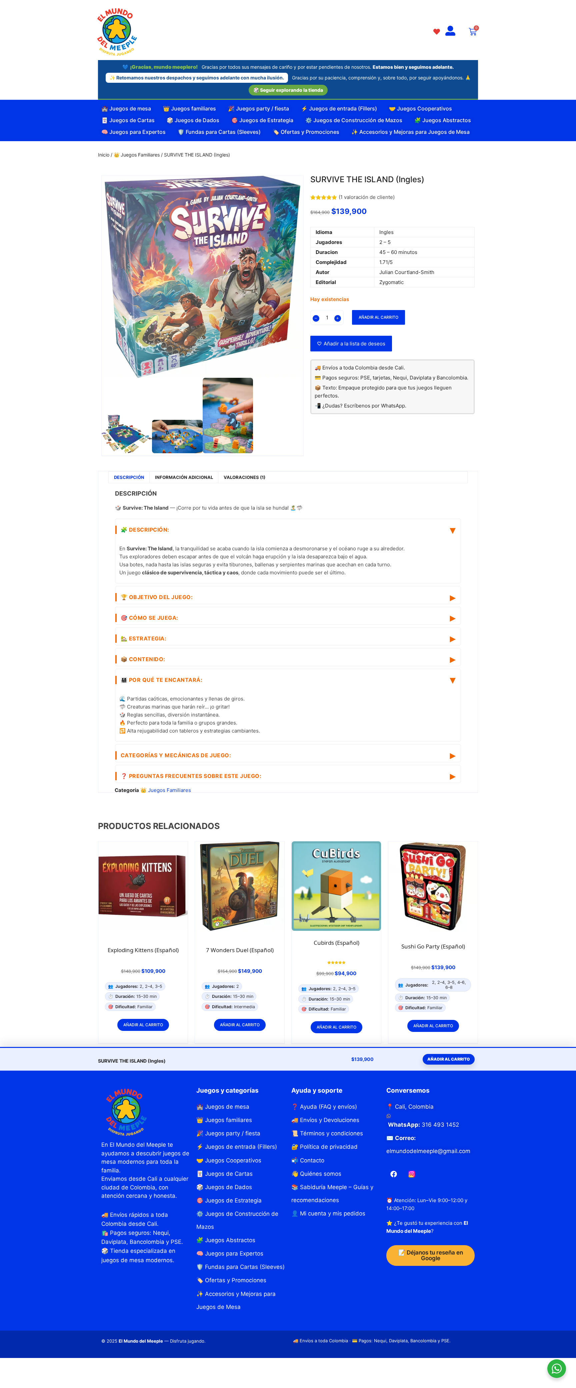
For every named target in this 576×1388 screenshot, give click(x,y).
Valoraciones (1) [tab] (244, 477)
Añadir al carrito (378, 317)
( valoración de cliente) (367, 197)
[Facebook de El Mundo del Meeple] (393, 1174)
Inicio (103, 155)
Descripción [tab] (129, 477)
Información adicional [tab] (184, 477)
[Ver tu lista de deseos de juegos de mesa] (436, 31)
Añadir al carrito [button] (143, 1024)
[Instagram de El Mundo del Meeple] (411, 1174)
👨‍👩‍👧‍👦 (161, 679)
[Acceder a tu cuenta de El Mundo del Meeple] (450, 31)
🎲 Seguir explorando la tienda (288, 90)
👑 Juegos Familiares (137, 155)
